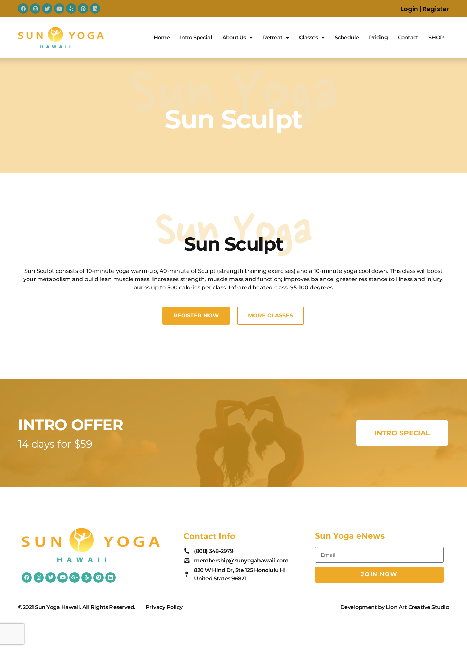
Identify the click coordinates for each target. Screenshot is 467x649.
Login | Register (425, 8)
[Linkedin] (95, 8)
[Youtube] (59, 8)
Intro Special (196, 37)
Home (162, 37)
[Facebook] (23, 8)
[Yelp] (71, 8)
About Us (234, 37)
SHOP (436, 37)
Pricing (378, 37)
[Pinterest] (83, 8)
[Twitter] (47, 8)
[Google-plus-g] (74, 577)
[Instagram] (35, 8)
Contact (408, 37)
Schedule (347, 37)
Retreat (272, 37)
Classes (308, 37)
